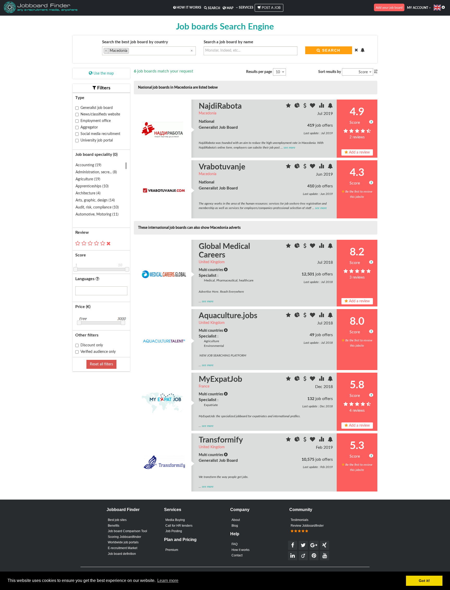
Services (245, 7)
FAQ (235, 544)
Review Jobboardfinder (307, 525)
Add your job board (389, 7)
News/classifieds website (100, 114)
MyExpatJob (220, 379)
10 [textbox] (278, 72)
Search (213, 8)
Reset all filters (101, 364)
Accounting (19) (88, 165)
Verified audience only (98, 352)
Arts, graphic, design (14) (95, 200)
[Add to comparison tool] (322, 106)
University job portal (96, 140)
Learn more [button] (167, 580)
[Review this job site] (289, 106)
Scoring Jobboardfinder (124, 537)
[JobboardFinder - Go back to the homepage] (40, 7)
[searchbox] (131, 51)
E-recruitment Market (122, 548)
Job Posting (173, 531)
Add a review (359, 152)
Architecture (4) (88, 193)
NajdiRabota (220, 106)
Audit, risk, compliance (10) (97, 207)
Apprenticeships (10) (92, 186)
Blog (235, 525)
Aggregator (89, 127)
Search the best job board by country (135, 42)
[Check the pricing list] (305, 106)
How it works (188, 7)
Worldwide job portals (123, 542)
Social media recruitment (100, 134)
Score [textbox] (363, 72)
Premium (171, 550)
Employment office (95, 121)
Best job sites (117, 520)
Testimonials (299, 520)
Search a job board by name (228, 42)
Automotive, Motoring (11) (97, 214)
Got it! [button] (424, 581)
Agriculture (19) (88, 179)
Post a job (270, 8)
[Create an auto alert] (330, 106)
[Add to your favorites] (313, 106)
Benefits (113, 525)
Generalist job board (96, 108)
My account (418, 7)
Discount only (91, 345)
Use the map (103, 73)
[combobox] (149, 50)
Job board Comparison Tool (127, 531)
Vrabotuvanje (222, 167)
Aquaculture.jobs (228, 316)
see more (289, 147)
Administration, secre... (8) (96, 172)
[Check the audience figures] (298, 106)
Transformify (221, 440)
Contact (237, 555)
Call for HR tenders (178, 525)
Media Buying (175, 520)
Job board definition (122, 554)
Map (229, 8)
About (236, 520)
